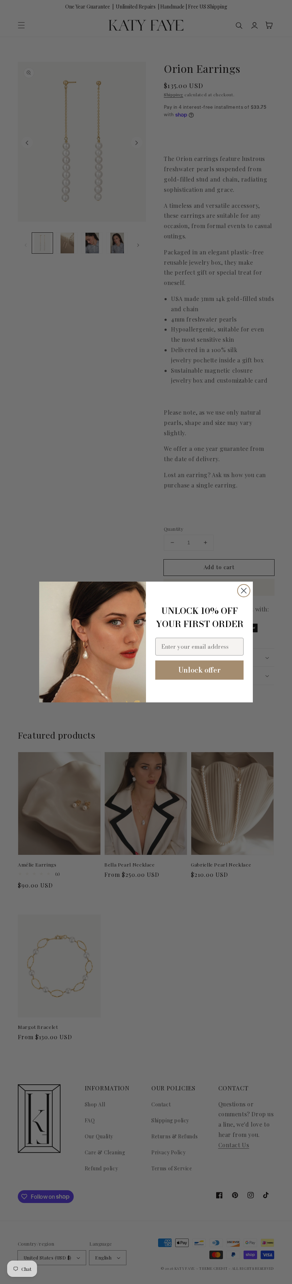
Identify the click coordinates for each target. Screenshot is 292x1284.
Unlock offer (199, 669)
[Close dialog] (244, 590)
